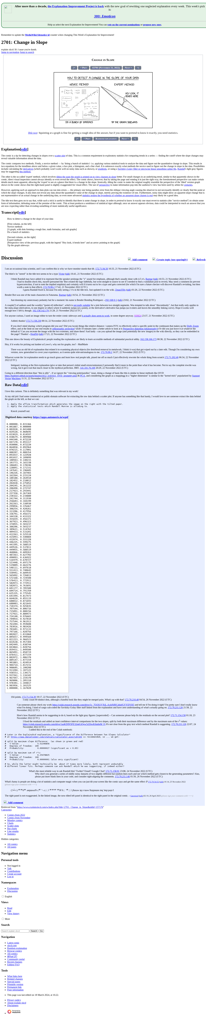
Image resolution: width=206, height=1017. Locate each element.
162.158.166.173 (148, 339)
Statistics (11, 834)
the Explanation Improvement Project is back (76, 6)
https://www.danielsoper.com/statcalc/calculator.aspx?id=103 (46, 737)
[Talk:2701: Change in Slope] (129, 259)
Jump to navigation (10, 52)
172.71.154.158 (178, 715)
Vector (8, 378)
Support (196, 375)
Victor (62, 274)
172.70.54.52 (153, 782)
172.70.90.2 (49, 287)
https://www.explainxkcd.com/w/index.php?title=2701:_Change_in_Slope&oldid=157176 (60, 807)
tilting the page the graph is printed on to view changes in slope (86, 176)
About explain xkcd (16, 1002)
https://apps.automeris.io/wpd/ (50, 417)
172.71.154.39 (29, 697)
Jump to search (27, 52)
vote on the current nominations (123, 24)
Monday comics (14, 820)
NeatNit (34, 334)
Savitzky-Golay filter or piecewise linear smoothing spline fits (147, 169)
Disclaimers (12, 1005)
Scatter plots (13, 826)
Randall (181, 169)
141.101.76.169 (87, 368)
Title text (32, 132)
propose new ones (152, 24)
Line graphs (13, 831)
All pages (11, 847)
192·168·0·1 (111, 300)
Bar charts (12, 828)
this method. (25, 171)
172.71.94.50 (101, 268)
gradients (102, 169)
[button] (3, 896)
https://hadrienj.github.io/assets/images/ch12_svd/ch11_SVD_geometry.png (40, 375)
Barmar (149, 279)
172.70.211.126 (175, 707)
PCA (82, 375)
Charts (10, 823)
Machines (16, 378)
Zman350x (120, 290)
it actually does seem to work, (96, 315)
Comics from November (18, 817)
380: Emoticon (105, 16)
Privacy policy (14, 1000)
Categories (6, 810)
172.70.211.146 (122, 776)
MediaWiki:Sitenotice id (37, 35)
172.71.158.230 (33, 321)
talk (67, 274)
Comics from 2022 (16, 815)
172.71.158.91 (112, 771)
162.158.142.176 (41, 310)
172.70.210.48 (132, 699)
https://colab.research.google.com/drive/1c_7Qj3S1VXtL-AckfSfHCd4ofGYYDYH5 (93, 704)
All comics (12, 844)
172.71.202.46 (171, 357)
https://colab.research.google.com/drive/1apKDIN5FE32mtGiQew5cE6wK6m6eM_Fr (64, 724)
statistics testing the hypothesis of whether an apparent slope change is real (117, 195)
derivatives (28, 169)
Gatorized (134, 796)
